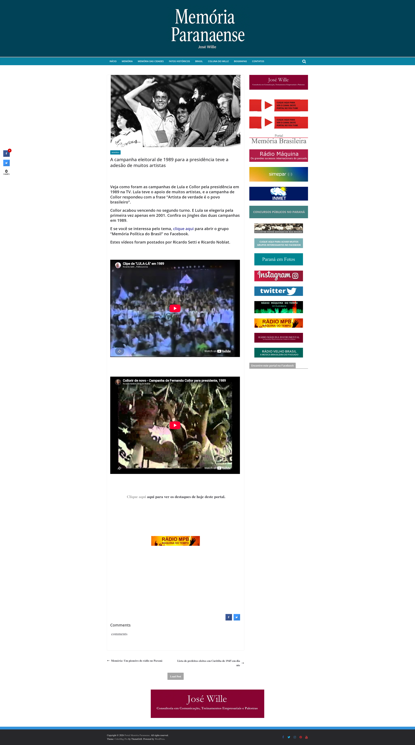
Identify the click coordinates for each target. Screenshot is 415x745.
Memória (127, 61)
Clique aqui (136, 496)
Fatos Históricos (179, 61)
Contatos (258, 61)
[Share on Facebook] (228, 619)
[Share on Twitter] (237, 619)
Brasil (199, 61)
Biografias (240, 61)
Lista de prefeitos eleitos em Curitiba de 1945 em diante (208, 663)
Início (113, 61)
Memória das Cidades (151, 61)
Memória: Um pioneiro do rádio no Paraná (136, 661)
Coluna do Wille (218, 61)
